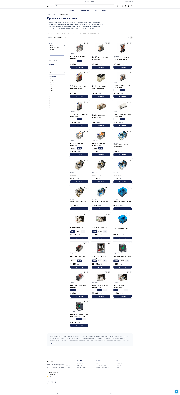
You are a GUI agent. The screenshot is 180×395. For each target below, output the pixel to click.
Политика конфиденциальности (111, 393)
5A (73, 33)
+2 (104, 231)
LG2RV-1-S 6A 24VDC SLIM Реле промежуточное (122, 115)
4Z (51, 33)
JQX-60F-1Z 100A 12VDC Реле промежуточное (100, 175)
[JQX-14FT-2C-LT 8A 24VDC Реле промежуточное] (79, 106)
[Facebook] (55, 382)
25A (51, 107)
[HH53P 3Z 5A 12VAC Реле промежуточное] (79, 219)
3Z (51, 70)
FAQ (97, 363)
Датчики (104, 10)
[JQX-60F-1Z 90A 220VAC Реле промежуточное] (122, 135)
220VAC (64, 33)
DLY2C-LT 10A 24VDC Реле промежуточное (77, 57)
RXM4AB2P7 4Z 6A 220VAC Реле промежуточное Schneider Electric (79, 315)
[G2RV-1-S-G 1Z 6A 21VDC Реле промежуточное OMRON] (122, 48)
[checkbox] (49, 45)
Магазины (93, 1)
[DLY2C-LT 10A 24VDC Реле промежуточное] (79, 48)
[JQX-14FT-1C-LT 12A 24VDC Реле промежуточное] (79, 77)
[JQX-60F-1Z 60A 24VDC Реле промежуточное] (79, 191)
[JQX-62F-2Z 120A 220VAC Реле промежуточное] (122, 191)
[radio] (129, 37)
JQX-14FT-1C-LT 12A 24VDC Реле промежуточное (78, 87)
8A (51, 101)
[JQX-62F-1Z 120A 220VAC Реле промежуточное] (122, 219)
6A (80, 33)
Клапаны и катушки (84, 10)
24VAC (52, 84)
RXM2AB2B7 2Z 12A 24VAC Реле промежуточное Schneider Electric (122, 257)
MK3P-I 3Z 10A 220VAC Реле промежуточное (78, 286)
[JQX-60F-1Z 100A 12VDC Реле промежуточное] (101, 164)
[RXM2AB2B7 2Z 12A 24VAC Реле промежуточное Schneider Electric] (122, 248)
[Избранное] (125, 6)
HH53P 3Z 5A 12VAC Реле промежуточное (77, 228)
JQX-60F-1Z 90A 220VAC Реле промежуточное (121, 145)
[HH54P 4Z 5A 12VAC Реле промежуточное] (122, 277)
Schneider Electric (91, 33)
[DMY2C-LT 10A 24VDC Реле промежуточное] (101, 135)
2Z (48, 33)
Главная (49, 14)
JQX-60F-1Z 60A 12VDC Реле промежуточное (100, 202)
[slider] (49, 55)
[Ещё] (111, 10)
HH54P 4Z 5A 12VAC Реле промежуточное (120, 286)
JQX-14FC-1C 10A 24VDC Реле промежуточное (100, 58)
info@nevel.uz (52, 374)
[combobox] (84, 6)
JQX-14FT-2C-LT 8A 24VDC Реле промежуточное (79, 115)
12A (51, 105)
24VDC (58, 33)
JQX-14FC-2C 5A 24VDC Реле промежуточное (121, 86)
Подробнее (52, 343)
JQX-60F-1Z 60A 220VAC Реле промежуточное (121, 175)
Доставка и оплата (101, 365)
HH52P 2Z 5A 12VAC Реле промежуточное (99, 257)
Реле (95, 10)
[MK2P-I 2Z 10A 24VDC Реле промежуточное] (79, 248)
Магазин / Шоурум (81, 367)
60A (51, 109)
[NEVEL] (50, 6)
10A (77, 33)
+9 (125, 290)
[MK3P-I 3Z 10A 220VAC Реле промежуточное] (79, 277)
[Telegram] (48, 382)
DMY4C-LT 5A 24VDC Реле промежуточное (77, 144)
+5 (82, 231)
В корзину (80, 67)
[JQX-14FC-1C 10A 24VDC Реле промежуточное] (101, 48)
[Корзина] (128, 6)
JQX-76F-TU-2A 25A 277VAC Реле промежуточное (99, 87)
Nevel (84, 33)
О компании (80, 363)
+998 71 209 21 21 (128, 1)
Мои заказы (118, 365)
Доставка (87, 1)
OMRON (99, 33)
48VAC (52, 90)
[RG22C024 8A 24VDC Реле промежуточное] (101, 106)
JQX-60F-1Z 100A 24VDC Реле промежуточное (78, 175)
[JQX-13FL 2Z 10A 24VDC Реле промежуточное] (101, 277)
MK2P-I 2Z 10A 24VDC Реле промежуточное (77, 257)
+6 (104, 290)
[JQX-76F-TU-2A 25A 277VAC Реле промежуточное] (101, 77)
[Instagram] (52, 382)
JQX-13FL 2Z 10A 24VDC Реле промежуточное (100, 286)
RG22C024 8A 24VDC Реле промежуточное (99, 116)
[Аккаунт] (131, 6)
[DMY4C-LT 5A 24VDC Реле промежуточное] (79, 135)
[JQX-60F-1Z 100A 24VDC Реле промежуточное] (79, 164)
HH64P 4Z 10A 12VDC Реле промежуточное (99, 228)
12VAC (51, 80)
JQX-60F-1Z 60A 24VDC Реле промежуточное (78, 202)
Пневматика (71, 10)
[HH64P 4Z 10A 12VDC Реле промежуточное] (101, 219)
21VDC (52, 82)
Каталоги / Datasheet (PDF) (102, 367)
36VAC (52, 88)
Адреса (117, 367)
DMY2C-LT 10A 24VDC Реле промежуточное (99, 144)
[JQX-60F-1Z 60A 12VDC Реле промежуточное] (101, 191)
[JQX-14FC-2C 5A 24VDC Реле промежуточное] (122, 77)
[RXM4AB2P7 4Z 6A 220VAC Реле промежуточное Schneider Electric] (79, 306)
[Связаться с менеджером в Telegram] (176, 391)
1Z (54, 33)
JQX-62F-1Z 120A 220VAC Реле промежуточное (121, 229)
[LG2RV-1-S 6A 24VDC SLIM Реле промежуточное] (122, 106)
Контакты (79, 365)
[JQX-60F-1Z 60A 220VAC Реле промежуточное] (122, 164)
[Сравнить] (122, 6)
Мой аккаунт (119, 363)
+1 (126, 260)
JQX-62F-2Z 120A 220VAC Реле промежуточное (122, 202)
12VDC (69, 33)
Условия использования (127, 393)
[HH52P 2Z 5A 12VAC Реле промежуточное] (101, 248)
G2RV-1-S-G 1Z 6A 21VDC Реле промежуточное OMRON (121, 58)
